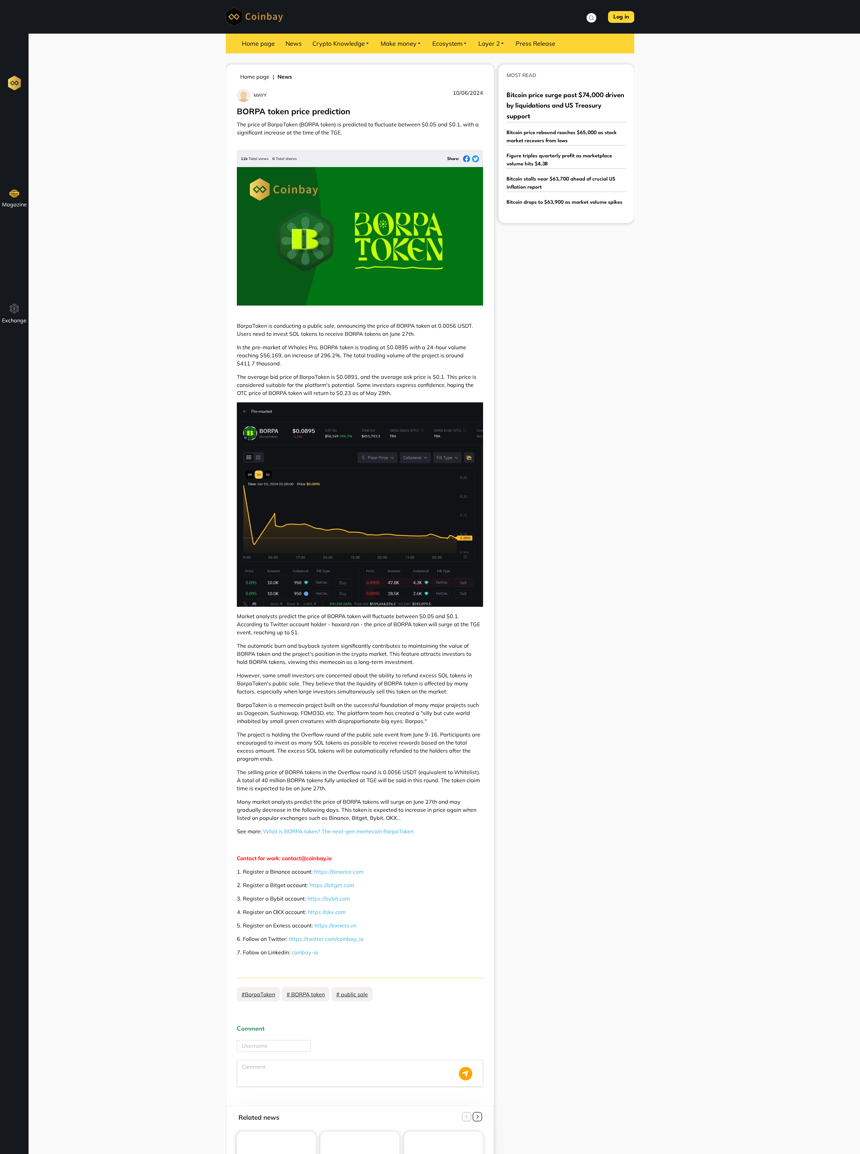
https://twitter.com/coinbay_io (326, 939)
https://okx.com (327, 912)
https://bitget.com (331, 885)
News (294, 43)
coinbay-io (305, 952)
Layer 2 (489, 43)
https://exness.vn (335, 925)
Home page (258, 43)
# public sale (352, 994)
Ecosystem (447, 43)
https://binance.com (338, 871)
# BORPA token (306, 994)
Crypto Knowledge (338, 43)
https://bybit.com (328, 898)
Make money (399, 43)
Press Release (535, 43)
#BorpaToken (258, 994)
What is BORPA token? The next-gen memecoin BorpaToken (338, 831)
